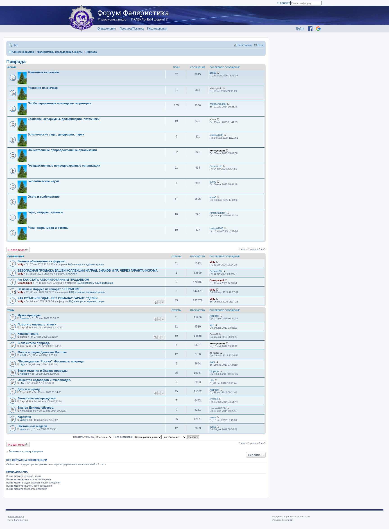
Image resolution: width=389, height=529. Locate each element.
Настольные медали (32, 426)
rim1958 (214, 399)
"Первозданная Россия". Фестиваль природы (51, 361)
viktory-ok (216, 88)
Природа (16, 61)
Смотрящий (25, 283)
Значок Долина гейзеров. (36, 407)
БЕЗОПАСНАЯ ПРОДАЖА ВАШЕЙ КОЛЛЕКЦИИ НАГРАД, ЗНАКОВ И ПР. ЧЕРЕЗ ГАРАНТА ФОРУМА (88, 270)
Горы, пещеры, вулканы (45, 212)
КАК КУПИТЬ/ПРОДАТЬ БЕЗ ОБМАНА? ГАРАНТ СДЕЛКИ (57, 298)
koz (212, 325)
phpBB (289, 520)
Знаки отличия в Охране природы (43, 370)
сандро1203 (216, 135)
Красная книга (28, 333)
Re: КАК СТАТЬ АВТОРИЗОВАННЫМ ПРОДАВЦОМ (53, 280)
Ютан (213, 119)
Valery (23, 420)
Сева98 (214, 334)
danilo (23, 336)
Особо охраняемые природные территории (59, 103)
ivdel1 (23, 355)
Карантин (24, 417)
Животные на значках (43, 72)
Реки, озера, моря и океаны (48, 227)
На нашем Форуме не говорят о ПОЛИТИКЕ (49, 289)
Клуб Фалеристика (18, 520)
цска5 (213, 72)
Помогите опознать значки (37, 324)
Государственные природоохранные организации (64, 165)
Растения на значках (43, 87)
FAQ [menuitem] (15, 45)
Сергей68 (25, 327)
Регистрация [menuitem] (245, 45)
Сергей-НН (216, 166)
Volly (20, 264)
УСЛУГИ (72, 273)
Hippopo (214, 315)
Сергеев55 (216, 271)
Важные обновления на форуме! (41, 261)
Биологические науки (43, 181)
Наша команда (16, 516)
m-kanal (214, 352)
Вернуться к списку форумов (26, 451)
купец (213, 181)
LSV (22, 383)
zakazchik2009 (218, 104)
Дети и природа (29, 389)
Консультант (217, 150)
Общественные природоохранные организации (62, 150)
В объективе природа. (34, 343)
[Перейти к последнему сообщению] (218, 72)
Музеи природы (29, 315)
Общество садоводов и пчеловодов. (44, 380)
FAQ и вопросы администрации (86, 264)
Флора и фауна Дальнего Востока (42, 352)
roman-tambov (218, 212)
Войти (300, 28)
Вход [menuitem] (260, 45)
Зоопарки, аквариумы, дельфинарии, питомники (64, 119)
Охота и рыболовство (44, 196)
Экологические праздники (37, 398)
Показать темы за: (84, 436)
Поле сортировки (123, 436)
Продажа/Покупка (132, 28)
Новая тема (16, 250)
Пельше (24, 318)
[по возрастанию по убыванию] (175, 436)
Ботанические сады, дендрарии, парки (56, 134)
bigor (22, 364)
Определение (106, 28)
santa (213, 417)
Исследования (157, 28)
